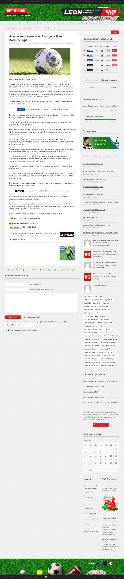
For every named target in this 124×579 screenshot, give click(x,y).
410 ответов (94, 166)
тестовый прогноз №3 (90, 217)
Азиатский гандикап (91, 519)
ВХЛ (115, 300)
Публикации (100, 2)
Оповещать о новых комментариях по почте (23, 330)
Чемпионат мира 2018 (109, 365)
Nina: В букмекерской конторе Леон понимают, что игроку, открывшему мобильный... (105, 243)
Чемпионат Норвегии (104, 352)
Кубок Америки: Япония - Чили (93, 116)
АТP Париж (98, 296)
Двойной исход (90, 497)
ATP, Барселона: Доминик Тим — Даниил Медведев (100, 233)
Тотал (87, 503)
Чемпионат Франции (107, 359)
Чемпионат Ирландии (91, 346)
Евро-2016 (87, 303)
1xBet (44, 109)
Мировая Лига (102, 323)
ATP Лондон (88, 296)
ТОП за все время (92, 80)
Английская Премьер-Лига (93, 300)
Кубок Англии (88, 310)
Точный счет (89, 508)
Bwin (43, 191)
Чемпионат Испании (108, 346)
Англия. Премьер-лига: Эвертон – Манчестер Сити (100, 106)
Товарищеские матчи (91, 332)
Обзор (108, 50)
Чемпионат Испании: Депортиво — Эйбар (22, 270)
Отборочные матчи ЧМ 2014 (93, 326)
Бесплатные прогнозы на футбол (21, 28)
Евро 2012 (96, 303)
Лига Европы (104, 319)
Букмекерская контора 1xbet (93, 187)
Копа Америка (103, 306)
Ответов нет (69, 43)
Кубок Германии (89, 313)
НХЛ (110, 323)
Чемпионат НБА (89, 352)
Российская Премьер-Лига (93, 329)
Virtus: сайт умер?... (100, 285)
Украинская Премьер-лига (92, 336)
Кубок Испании (102, 313)
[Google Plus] (35, 227)
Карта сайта (34, 2)
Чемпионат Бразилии (109, 339)
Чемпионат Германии (91, 342)
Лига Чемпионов (89, 323)
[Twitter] (25, 227)
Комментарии (111, 2)
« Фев (90, 470)
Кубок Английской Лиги (103, 310)
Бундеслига (108, 300)
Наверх (116, 577)
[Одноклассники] (28, 227)
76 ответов (94, 181)
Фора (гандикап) (90, 513)
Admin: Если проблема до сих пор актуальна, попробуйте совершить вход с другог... (105, 254)
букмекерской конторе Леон (30, 236)
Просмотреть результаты (90, 531)
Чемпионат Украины (91, 359)
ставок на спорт (52, 84)
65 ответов (94, 189)
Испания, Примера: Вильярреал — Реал (97, 225)
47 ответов (94, 197)
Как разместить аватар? (31, 317)
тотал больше (54, 173)
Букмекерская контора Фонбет (93, 194)
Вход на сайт (89, 2)
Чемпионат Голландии (108, 342)
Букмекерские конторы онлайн (82, 23)
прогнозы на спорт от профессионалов (32, 577)
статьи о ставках (106, 23)
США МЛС (107, 329)
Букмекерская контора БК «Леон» (94, 179)
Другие (87, 524)
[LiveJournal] (33, 227)
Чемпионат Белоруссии (92, 339)
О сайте (8, 2)
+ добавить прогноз (25, 23)
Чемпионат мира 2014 (91, 365)
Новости (16, 2)
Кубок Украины (100, 316)
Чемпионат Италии (90, 349)
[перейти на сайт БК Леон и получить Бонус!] (67, 234)
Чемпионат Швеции (109, 362)
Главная (7, 28)
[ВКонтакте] (22, 227)
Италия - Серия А (90, 306)
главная (10, 23)
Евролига (106, 303)
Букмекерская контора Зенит (93, 164)
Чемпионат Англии (110, 336)
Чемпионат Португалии (92, 355)
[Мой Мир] (30, 227)
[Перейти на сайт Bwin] (19, 191)
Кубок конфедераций (91, 319)
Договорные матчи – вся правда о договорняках (99, 171)
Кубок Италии (88, 316)
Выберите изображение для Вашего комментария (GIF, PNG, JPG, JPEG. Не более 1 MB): (36, 322)
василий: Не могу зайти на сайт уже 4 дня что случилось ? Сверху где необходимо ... (104, 265)
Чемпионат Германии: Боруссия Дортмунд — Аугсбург (58, 270)
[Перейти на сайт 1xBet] (21, 109)
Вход (114, 50)
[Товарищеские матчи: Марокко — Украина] (67, 260)
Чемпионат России (108, 355)
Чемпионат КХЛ (104, 349)
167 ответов (94, 174)
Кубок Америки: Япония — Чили (94, 210)
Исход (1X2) (89, 492)
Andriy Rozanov (17, 43)
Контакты (24, 2)
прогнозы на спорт (44, 23)
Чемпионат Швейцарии (92, 362)
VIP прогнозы (61, 23)
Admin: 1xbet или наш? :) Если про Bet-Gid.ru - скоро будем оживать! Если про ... (104, 276)
